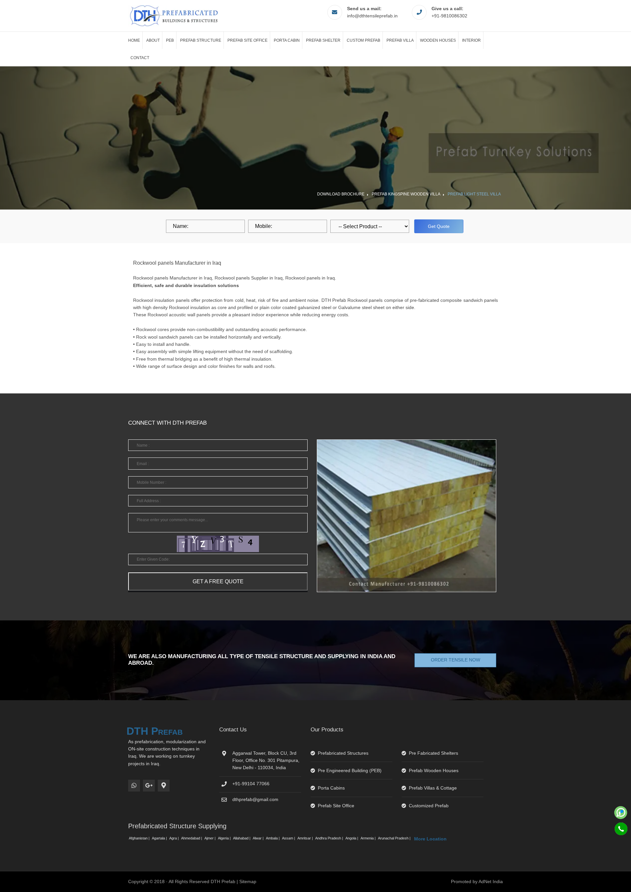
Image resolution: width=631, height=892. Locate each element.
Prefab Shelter (323, 40)
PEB (170, 40)
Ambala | (273, 838)
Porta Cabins (331, 788)
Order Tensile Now (455, 659)
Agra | (174, 838)
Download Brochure (340, 194)
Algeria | (225, 838)
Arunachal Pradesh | (394, 838)
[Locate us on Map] (164, 786)
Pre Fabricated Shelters (433, 753)
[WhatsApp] (134, 786)
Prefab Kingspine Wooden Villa (406, 194)
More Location (430, 838)
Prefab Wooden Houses (433, 770)
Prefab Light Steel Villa (474, 194)
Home (134, 40)
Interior (471, 40)
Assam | (289, 838)
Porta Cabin (287, 40)
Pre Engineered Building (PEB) (350, 770)
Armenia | (369, 838)
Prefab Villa (400, 40)
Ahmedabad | (192, 838)
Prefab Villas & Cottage (433, 788)
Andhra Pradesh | (329, 838)
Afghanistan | (140, 838)
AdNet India (491, 881)
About (153, 40)
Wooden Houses (438, 40)
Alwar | (259, 838)
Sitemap (247, 881)
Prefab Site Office (247, 40)
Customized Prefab (429, 805)
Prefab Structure (200, 40)
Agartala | (160, 838)
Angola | (352, 838)
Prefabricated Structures (343, 753)
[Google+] (149, 786)
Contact (139, 58)
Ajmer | (210, 838)
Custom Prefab (363, 40)
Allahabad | (242, 838)
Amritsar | (305, 838)
